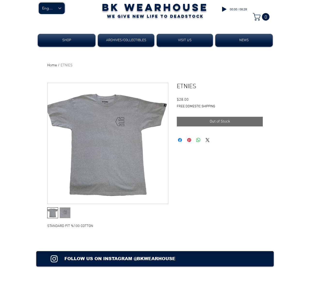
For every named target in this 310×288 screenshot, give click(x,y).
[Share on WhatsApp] (198, 140)
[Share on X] (207, 140)
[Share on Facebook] (180, 140)
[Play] (224, 9)
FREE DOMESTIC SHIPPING (196, 106)
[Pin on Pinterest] (189, 140)
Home (52, 65)
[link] (262, 17)
